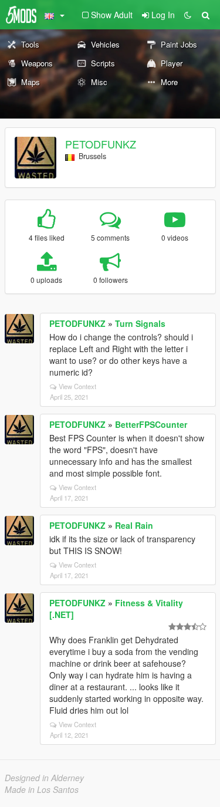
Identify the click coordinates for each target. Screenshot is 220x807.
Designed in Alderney (44, 778)
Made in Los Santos (42, 789)
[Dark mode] (188, 14)
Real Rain (134, 525)
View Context (77, 386)
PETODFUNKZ (100, 143)
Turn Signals (140, 323)
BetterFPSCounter (151, 424)
